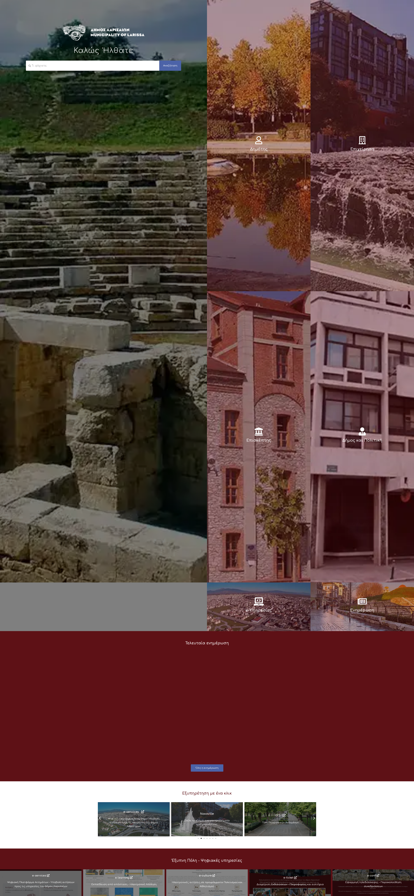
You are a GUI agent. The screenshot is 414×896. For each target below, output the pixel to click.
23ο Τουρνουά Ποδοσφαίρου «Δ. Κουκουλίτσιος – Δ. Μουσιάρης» (145, 693)
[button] (100, 818)
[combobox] (92, 66)
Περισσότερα (113, 740)
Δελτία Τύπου (111, 656)
